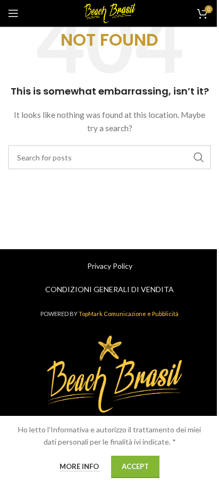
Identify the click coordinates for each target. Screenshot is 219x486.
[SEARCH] (199, 157)
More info (80, 466)
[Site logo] (109, 12)
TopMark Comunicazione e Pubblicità (129, 313)
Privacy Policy (109, 265)
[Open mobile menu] (13, 13)
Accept (135, 466)
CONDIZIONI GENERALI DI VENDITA (109, 289)
